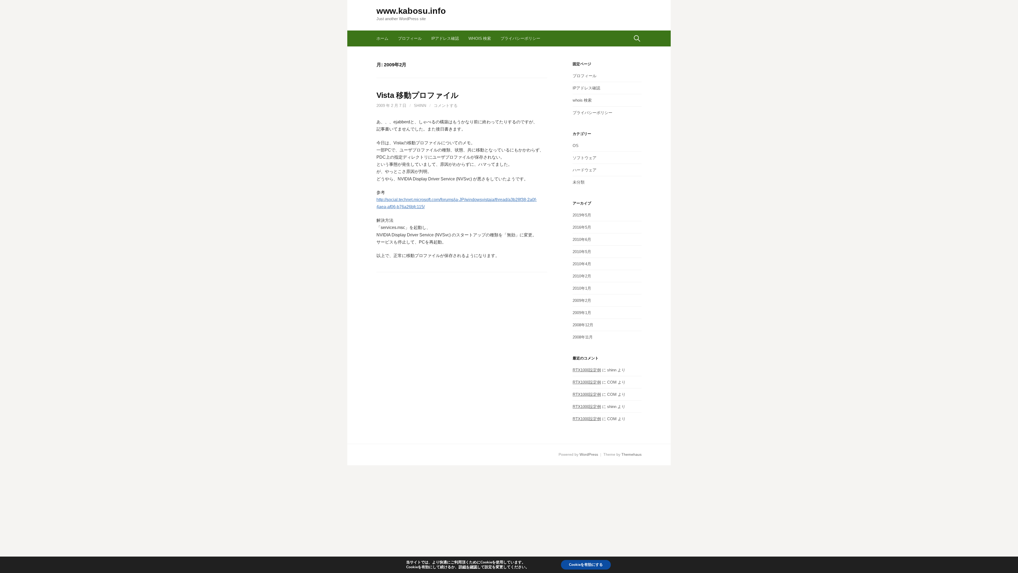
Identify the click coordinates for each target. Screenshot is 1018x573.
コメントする (446, 105)
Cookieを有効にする (586, 564)
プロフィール (410, 38)
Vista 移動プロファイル (417, 95)
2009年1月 (582, 312)
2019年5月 (582, 215)
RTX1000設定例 (587, 370)
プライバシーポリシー (520, 38)
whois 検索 (479, 38)
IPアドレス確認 (445, 38)
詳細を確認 (468, 567)
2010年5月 (582, 251)
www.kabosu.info (411, 11)
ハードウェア (584, 170)
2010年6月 (582, 239)
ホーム (382, 38)
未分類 (579, 182)
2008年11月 (583, 337)
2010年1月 (582, 288)
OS (575, 145)
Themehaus (631, 454)
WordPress (589, 454)
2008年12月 (583, 325)
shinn (420, 105)
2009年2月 (582, 300)
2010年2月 (582, 276)
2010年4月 (582, 264)
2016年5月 (582, 227)
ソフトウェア (584, 157)
